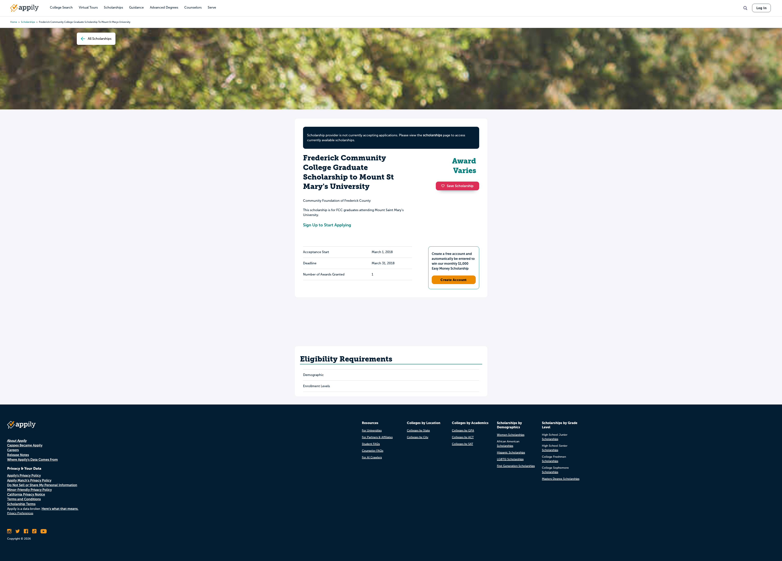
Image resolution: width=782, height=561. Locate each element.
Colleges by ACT (463, 437)
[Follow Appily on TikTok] (34, 531)
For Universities (372, 430)
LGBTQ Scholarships (510, 459)
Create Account (453, 280)
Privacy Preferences (20, 513)
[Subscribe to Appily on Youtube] (44, 531)
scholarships (28, 22)
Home (13, 22)
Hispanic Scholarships (511, 452)
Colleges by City (417, 437)
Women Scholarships (510, 434)
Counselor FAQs (372, 450)
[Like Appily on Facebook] (26, 531)
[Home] (24, 8)
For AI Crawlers (372, 457)
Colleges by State (418, 430)
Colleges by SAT (462, 443)
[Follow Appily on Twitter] (17, 531)
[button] (444, 185)
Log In (761, 8)
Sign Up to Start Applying (327, 225)
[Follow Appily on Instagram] (9, 531)
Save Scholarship (460, 186)
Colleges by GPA (463, 430)
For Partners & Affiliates (377, 437)
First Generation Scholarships (516, 465)
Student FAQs (371, 443)
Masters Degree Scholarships (560, 478)
